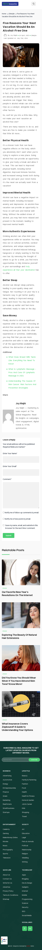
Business (21, 465)
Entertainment (21, 470)
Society (21, 479)
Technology (21, 484)
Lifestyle (21, 475)
